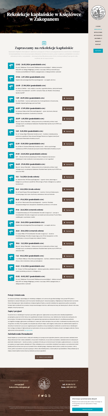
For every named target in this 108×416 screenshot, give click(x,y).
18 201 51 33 (70, 384)
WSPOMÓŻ (98, 51)
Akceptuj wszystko (87, 409)
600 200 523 (71, 387)
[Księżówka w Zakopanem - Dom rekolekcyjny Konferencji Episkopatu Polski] (98, 12)
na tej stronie (28, 330)
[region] (87, 404)
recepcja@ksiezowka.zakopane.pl (19, 385)
